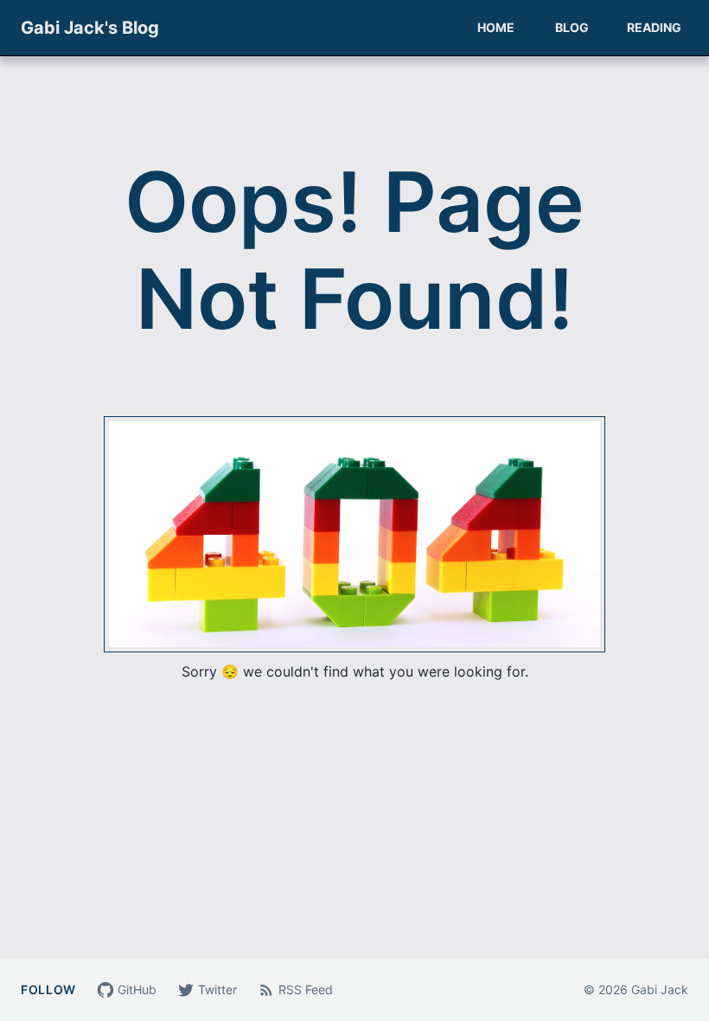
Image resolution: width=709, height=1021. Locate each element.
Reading (654, 27)
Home (495, 27)
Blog (572, 27)
